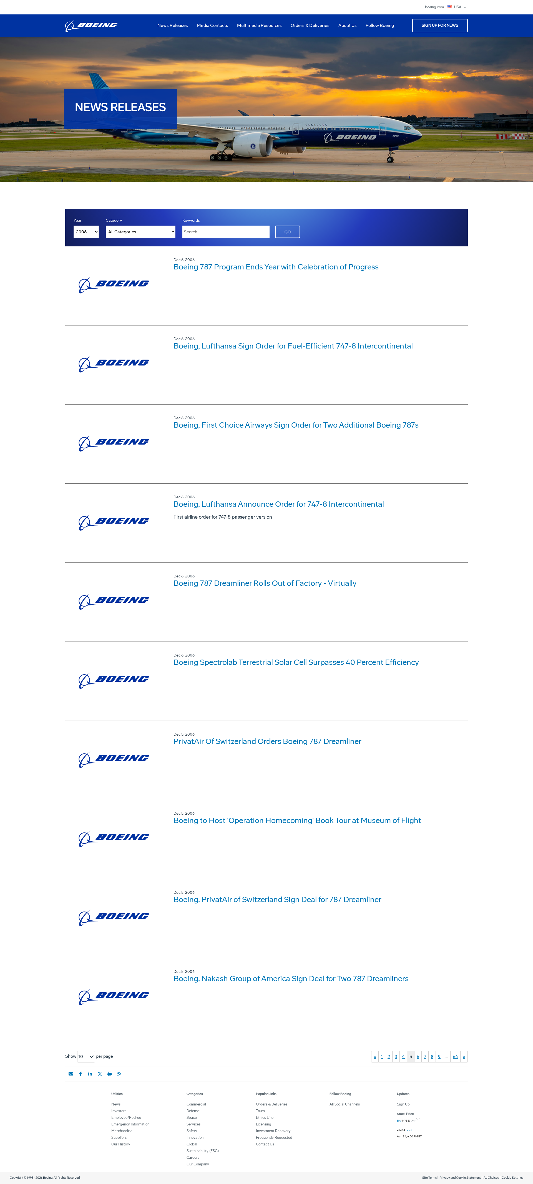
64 (455, 1056)
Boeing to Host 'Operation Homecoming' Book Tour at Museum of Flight (297, 820)
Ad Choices (491, 1178)
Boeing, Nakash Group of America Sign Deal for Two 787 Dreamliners (291, 978)
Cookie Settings (512, 1178)
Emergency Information (130, 1124)
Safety (192, 1131)
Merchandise (121, 1131)
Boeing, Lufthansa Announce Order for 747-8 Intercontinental (279, 504)
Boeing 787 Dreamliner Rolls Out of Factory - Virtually (265, 583)
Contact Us (265, 1144)
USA (458, 7)
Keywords (191, 220)
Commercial (196, 1104)
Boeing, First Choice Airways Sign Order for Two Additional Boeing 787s (296, 425)
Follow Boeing (380, 25)
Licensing (263, 1124)
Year (77, 220)
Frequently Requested (274, 1137)
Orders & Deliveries (308, 27)
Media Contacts (212, 25)
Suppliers (119, 1137)
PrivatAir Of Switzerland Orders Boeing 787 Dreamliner (267, 741)
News (115, 1104)
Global (192, 1144)
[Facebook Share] (80, 1074)
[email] (71, 1074)
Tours (260, 1111)
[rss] (119, 1074)
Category (114, 220)
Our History (120, 1144)
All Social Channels (345, 1104)
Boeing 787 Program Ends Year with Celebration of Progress (276, 266)
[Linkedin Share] (90, 1074)
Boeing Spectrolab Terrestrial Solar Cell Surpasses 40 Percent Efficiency (296, 662)
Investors (118, 1111)
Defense (193, 1111)
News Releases (172, 25)
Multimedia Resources (257, 27)
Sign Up (403, 1104)
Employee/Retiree (126, 1117)
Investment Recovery (273, 1131)
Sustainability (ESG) (203, 1151)
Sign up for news (440, 25)
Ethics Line (264, 1117)
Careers (193, 1157)
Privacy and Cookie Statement (460, 1178)
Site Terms (429, 1178)
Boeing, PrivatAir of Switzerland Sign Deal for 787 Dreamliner (277, 899)
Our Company (198, 1164)
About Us (345, 27)
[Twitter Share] (100, 1074)
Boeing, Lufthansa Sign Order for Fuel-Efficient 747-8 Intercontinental (293, 345)
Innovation (195, 1137)
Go (288, 232)
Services (193, 1124)
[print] (109, 1074)
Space (192, 1117)
